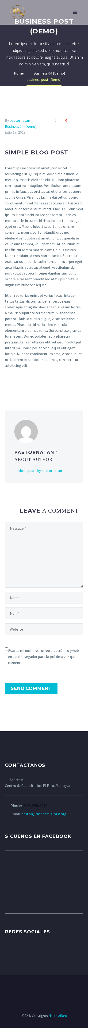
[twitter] (16, 950)
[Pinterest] (21, 387)
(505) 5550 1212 (35, 805)
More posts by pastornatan (40, 470)
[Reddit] (42, 387)
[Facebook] (8, 387)
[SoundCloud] (59, 987)
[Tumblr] (28, 387)
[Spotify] (53, 987)
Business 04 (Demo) (20, 126)
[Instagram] (41, 987)
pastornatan (20, 120)
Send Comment (31, 688)
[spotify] (42, 950)
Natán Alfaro (58, 1016)
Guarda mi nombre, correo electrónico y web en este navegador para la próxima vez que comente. (43, 656)
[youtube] (34, 950)
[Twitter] (15, 387)
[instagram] (25, 950)
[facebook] (8, 950)
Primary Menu (75, 12)
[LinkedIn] (35, 387)
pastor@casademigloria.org (43, 813)
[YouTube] (47, 987)
